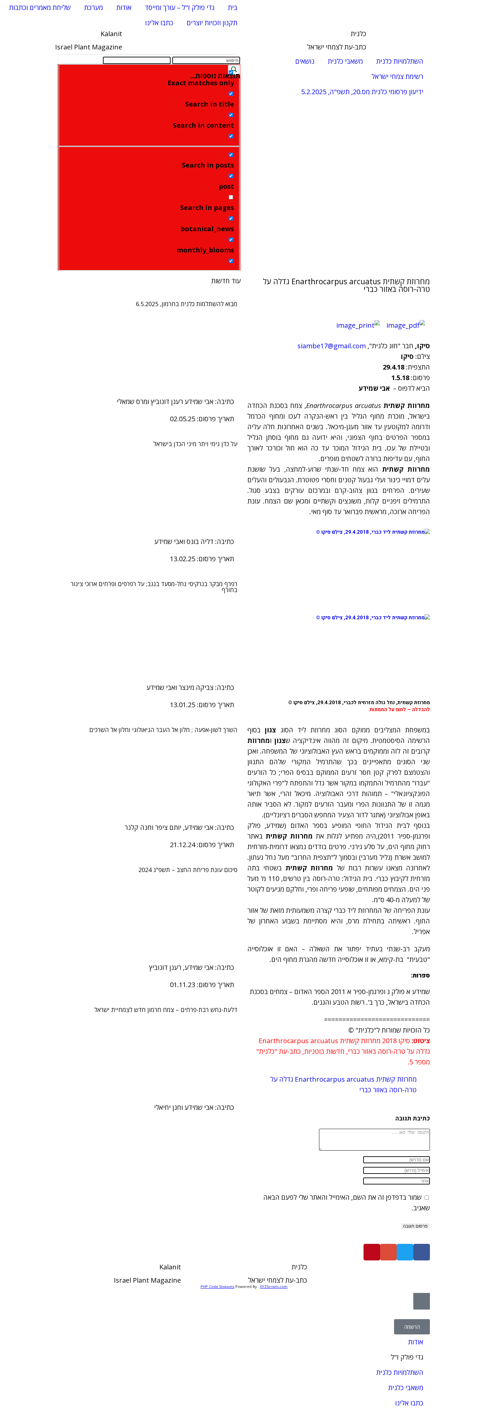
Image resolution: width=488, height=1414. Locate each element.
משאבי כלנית (345, 61)
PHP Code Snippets (217, 1286)
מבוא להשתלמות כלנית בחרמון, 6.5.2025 (186, 304)
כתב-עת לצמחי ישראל (336, 46)
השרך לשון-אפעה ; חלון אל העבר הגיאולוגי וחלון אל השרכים (163, 730)
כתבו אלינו (159, 22)
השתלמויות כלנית (399, 61)
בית (232, 7)
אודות (123, 7)
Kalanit (111, 33)
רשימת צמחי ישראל (397, 76)
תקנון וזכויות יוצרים (212, 22)
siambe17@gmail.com (331, 345)
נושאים (304, 61)
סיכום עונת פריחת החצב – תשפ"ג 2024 (187, 870)
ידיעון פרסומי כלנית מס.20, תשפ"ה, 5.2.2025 (362, 91)
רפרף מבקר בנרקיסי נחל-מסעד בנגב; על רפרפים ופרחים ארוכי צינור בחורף (154, 587)
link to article (149, 350)
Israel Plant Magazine (88, 46)
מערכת (93, 7)
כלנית (358, 33)
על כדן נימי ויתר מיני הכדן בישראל (195, 444)
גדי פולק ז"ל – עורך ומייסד (179, 7)
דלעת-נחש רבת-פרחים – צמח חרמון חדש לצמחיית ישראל (165, 1010)
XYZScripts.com (273, 1286)
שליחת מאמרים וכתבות (40, 7)
